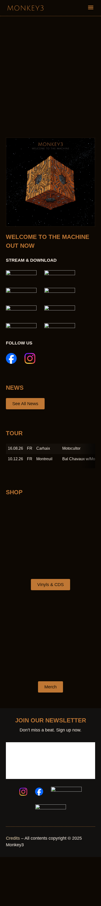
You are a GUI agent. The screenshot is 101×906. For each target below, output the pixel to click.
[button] (90, 7)
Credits (13, 838)
